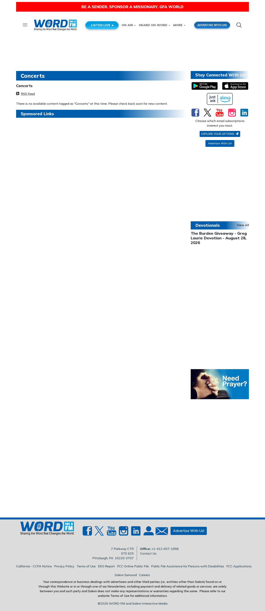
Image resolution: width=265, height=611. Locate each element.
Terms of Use (86, 566)
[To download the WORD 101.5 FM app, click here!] (204, 86)
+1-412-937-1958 (165, 549)
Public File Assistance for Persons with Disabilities (187, 566)
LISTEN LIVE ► (102, 25)
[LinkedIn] (244, 112)
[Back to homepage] (45, 529)
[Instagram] (232, 112)
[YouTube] (219, 112)
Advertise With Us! (220, 143)
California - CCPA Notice (34, 566)
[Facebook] (195, 112)
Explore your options (218, 134)
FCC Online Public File (133, 566)
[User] (148, 533)
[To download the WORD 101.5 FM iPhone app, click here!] (235, 86)
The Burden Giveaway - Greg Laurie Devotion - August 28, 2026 (219, 238)
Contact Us (148, 553)
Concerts (24, 85)
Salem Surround (126, 575)
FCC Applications (239, 566)
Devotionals (207, 225)
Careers (144, 575)
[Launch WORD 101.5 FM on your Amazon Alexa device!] (220, 99)
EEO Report (106, 566)
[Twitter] (207, 112)
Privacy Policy (64, 566)
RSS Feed (28, 94)
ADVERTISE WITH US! (212, 25)
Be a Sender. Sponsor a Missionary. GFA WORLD (132, 6)
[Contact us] (160, 532)
